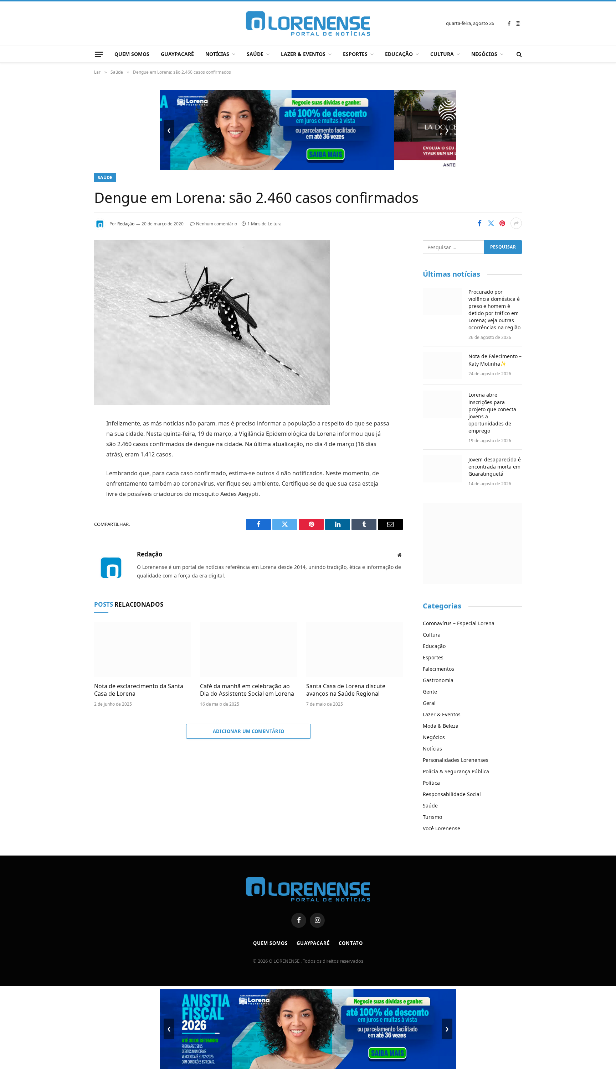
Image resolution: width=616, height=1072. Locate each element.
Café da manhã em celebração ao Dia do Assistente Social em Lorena (247, 690)
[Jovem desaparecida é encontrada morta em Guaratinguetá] (442, 468)
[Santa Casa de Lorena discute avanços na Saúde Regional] (354, 649)
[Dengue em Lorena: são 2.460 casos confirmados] (212, 403)
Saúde (255, 54)
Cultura (442, 54)
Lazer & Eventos (303, 54)
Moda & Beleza (440, 725)
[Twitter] (69, 460)
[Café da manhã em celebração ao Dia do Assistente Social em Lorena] (248, 649)
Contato (351, 943)
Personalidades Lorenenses (455, 760)
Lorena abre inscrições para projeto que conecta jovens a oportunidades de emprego (492, 412)
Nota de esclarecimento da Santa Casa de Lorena (138, 690)
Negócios (484, 54)
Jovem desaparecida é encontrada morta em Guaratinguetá (494, 466)
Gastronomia (438, 680)
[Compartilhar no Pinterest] (502, 223)
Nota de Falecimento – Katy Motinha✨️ (495, 360)
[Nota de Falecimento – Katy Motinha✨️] (442, 365)
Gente (430, 691)
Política (431, 782)
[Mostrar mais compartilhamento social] (516, 223)
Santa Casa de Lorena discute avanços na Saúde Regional (345, 690)
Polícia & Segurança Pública (456, 771)
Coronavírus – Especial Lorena (458, 623)
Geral (429, 703)
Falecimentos (438, 668)
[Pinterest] (69, 497)
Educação (399, 54)
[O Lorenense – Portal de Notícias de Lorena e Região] (308, 23)
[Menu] (99, 54)
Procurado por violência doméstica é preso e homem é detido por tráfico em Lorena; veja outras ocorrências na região (494, 309)
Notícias (217, 54)
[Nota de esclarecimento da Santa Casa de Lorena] (142, 649)
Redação (125, 224)
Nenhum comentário (216, 224)
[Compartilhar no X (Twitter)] (491, 223)
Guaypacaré (177, 54)
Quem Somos (131, 54)
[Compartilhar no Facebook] (479, 223)
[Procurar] (518, 54)
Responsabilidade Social (452, 794)
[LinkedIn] (69, 478)
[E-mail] (69, 515)
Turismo (432, 817)
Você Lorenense (441, 828)
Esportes (355, 54)
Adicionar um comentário (248, 731)
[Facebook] (69, 442)
